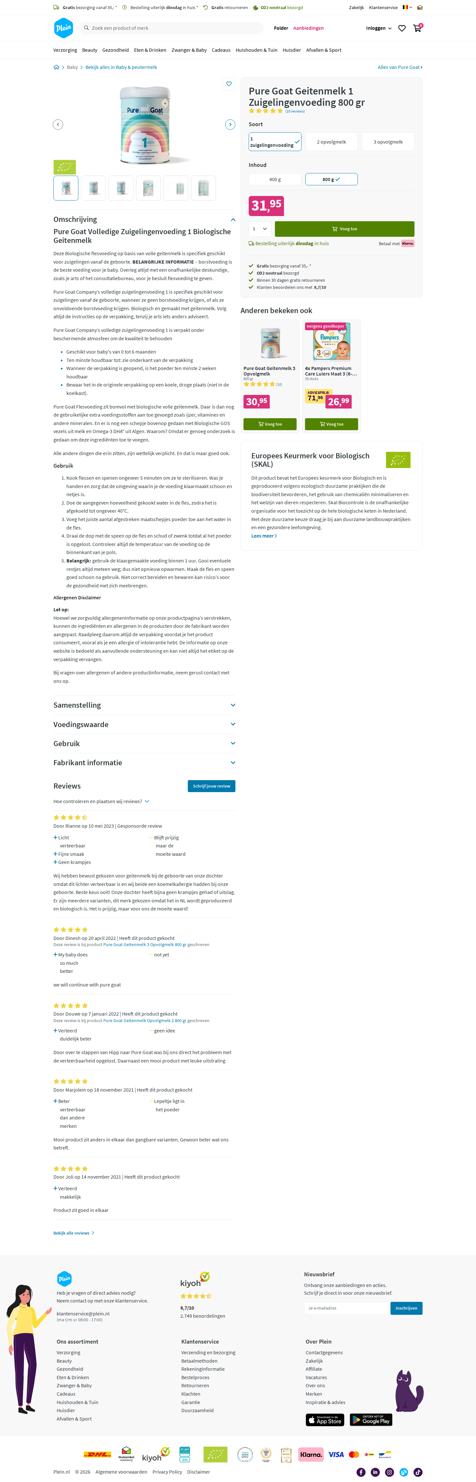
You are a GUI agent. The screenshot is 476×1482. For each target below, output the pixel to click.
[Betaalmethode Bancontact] (385, 1454)
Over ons (315, 1385)
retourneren (229, 7)
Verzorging (65, 50)
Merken (314, 1393)
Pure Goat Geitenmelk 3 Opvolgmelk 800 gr (145, 944)
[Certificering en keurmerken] (215, 1454)
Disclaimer (198, 1471)
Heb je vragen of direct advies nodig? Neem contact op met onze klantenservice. (102, 1297)
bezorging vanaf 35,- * (90, 7)
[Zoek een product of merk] (85, 28)
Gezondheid (115, 50)
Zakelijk (356, 7)
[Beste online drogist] (266, 1454)
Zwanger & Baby (189, 50)
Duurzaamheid (197, 1410)
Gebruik (66, 743)
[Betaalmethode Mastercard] (354, 1454)
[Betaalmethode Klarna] (311, 1454)
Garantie (190, 1402)
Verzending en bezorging (208, 1352)
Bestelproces (195, 1377)
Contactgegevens (324, 1352)
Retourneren (195, 1385)
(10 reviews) (295, 111)
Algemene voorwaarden (121, 1471)
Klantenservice (383, 7)
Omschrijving (75, 219)
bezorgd (278, 273)
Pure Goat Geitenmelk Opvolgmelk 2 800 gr (145, 1020)
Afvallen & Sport (323, 50)
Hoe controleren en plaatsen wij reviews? (97, 801)
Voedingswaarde (80, 724)
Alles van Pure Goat (399, 67)
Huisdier (292, 50)
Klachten (190, 1393)
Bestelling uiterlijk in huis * (164, 7)
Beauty (89, 50)
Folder (281, 28)
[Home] (56, 67)
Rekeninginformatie (203, 1369)
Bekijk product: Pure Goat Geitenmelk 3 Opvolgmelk (270, 376)
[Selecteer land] (407, 7)
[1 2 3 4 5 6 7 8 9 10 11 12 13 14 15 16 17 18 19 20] (260, 229)
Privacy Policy (167, 1471)
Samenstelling (77, 705)
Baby (72, 67)
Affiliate (314, 1369)
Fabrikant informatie (87, 762)
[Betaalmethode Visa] (336, 1454)
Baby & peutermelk (136, 67)
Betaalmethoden (199, 1360)
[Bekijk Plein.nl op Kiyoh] (156, 1454)
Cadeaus (221, 50)
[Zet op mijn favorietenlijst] (228, 83)
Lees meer (263, 535)
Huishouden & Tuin (257, 50)
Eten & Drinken (150, 50)
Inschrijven (406, 1308)
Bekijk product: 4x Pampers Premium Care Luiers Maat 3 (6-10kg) (331, 376)
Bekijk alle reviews (71, 1233)
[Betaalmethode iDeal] (369, 1454)
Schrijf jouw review (211, 786)
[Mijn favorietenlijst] (402, 28)
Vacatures (316, 1377)
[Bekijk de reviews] (267, 110)
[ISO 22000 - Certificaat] (245, 1454)
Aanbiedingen (308, 28)
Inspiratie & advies (326, 1402)
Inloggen (376, 28)
